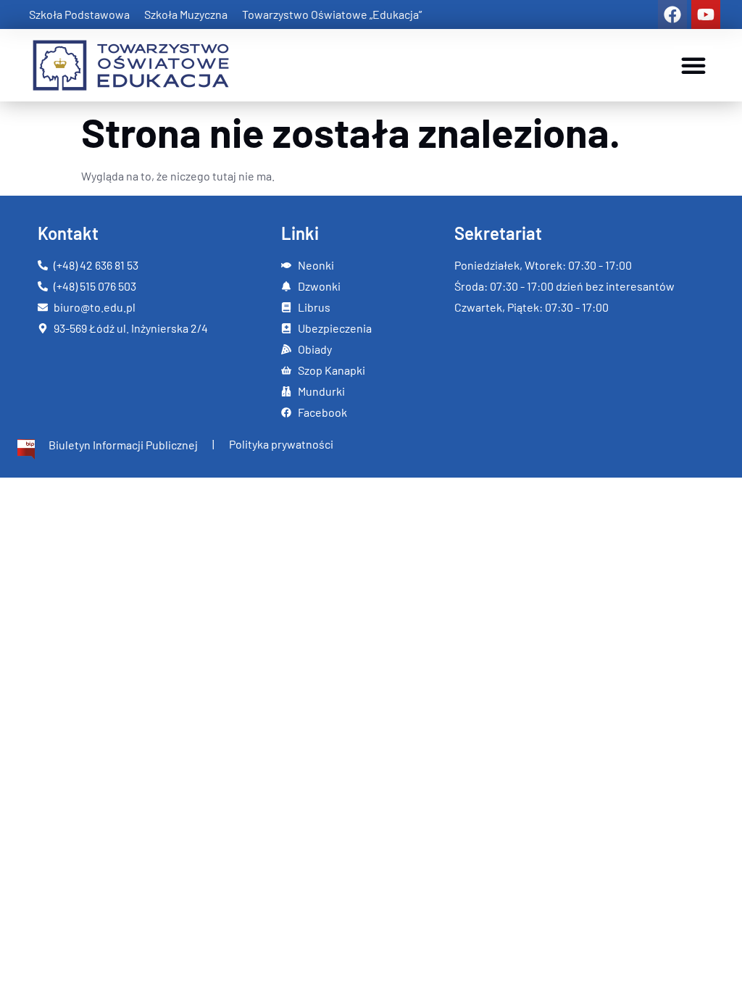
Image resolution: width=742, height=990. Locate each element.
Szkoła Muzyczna (186, 14)
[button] (693, 65)
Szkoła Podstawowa (79, 14)
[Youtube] (705, 14)
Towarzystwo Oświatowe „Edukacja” (332, 14)
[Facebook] (672, 14)
